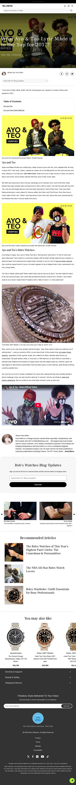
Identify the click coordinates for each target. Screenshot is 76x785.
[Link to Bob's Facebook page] (32, 756)
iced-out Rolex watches (64, 261)
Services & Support (13, 672)
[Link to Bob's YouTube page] (42, 756)
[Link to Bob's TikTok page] (47, 756)
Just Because (16, 55)
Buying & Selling (12, 677)
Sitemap (38, 746)
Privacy (38, 738)
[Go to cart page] (68, 6)
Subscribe (47, 80)
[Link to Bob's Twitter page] (28, 756)
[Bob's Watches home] (8, 6)
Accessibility (38, 750)
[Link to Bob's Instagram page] (37, 756)
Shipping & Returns (13, 683)
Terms (38, 742)
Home (3, 55)
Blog (8, 55)
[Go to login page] (65, 6)
